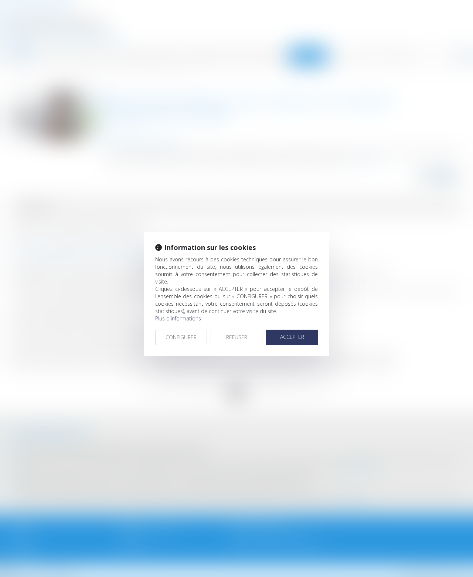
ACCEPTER (292, 336)
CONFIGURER (181, 337)
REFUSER (236, 337)
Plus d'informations (178, 318)
